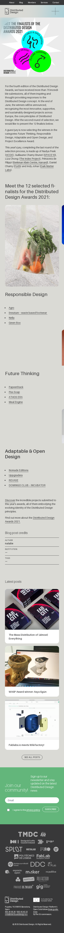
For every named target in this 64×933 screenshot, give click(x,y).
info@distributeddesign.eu (16, 914)
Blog (21, 2)
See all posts (32, 757)
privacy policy (33, 810)
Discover (10, 500)
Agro (11, 307)
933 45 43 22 (22, 912)
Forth (17, 166)
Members (32, 2)
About (11, 2)
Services (44, 2)
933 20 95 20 (10, 912)
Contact (56, 2)
